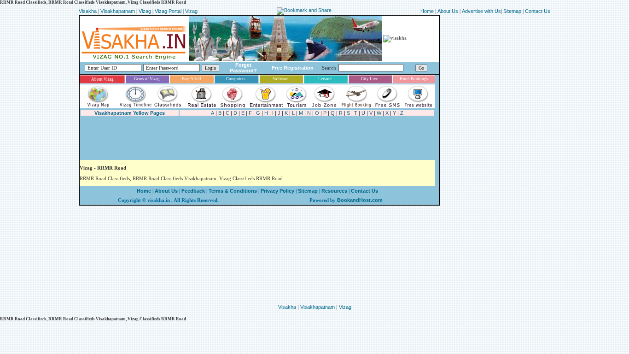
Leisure (325, 79)
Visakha (88, 11)
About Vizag (102, 79)
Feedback (193, 191)
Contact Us (537, 11)
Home (427, 11)
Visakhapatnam (117, 11)
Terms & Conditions (233, 191)
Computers (235, 79)
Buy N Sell (191, 79)
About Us (447, 11)
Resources (334, 191)
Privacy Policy (276, 191)
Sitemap (513, 11)
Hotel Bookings (414, 79)
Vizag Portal (168, 11)
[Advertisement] (247, 138)
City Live (369, 79)
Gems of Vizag (147, 79)
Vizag (145, 11)
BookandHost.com (360, 200)
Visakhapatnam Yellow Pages (129, 113)
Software (280, 79)
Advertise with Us (481, 11)
